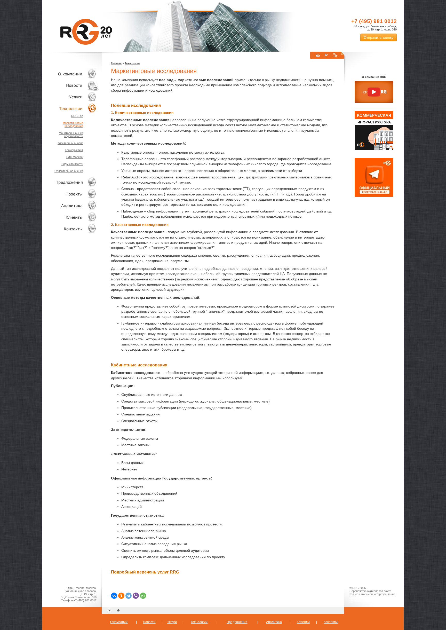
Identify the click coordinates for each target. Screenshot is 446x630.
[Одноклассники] (121, 596)
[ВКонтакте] (114, 596)
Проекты (71, 194)
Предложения (237, 622)
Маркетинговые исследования (73, 124)
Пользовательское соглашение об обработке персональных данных (371, 599)
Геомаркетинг (74, 150)
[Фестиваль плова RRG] (374, 148)
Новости (72, 85)
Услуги (71, 97)
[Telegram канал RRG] (374, 195)
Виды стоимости (72, 164)
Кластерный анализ (70, 143)
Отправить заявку (378, 37)
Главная (116, 63)
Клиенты (71, 217)
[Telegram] (128, 596)
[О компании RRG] (374, 92)
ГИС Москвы (74, 157)
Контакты (71, 228)
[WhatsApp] (143, 596)
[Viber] (136, 596)
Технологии (71, 108)
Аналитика (71, 205)
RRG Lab (77, 115)
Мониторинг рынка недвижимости (71, 134)
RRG (86, 32)
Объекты (71, 182)
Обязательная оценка (68, 170)
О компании (71, 74)
